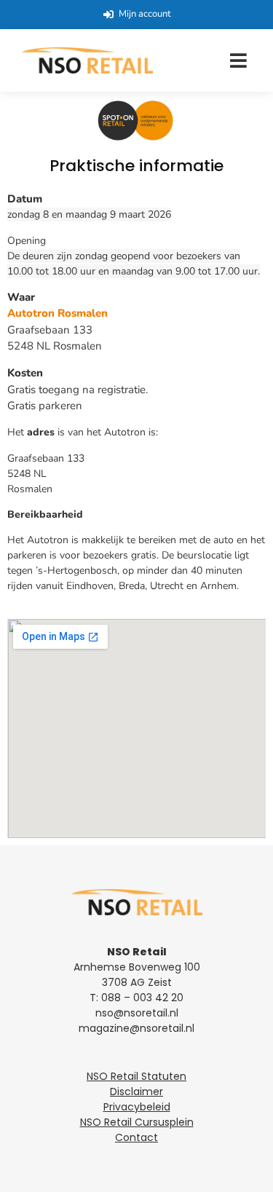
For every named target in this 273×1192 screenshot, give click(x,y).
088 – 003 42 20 (142, 997)
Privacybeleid (136, 1107)
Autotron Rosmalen (57, 313)
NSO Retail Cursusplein (137, 1122)
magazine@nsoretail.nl (136, 1028)
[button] (238, 60)
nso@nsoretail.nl (136, 1013)
